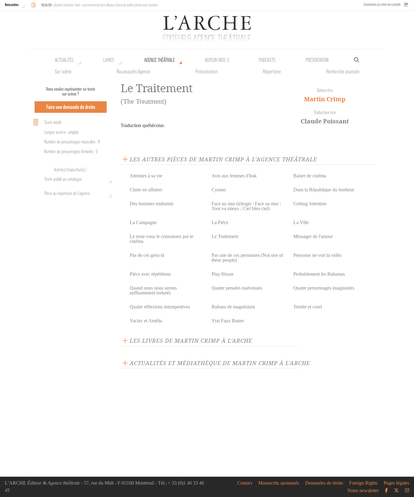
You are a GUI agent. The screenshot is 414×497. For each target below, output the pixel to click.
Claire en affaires (146, 189)
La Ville (301, 222)
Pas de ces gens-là (147, 255)
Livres (108, 60)
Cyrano (219, 189)
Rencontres (11, 4)
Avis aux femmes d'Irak (234, 175)
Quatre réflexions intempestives (160, 306)
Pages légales (396, 483)
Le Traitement (225, 236)
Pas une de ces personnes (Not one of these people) (247, 258)
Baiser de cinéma (309, 175)
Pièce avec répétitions (150, 274)
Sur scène (63, 72)
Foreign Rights (363, 483)
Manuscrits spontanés (278, 483)
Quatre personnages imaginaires (323, 287)
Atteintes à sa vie (146, 175)
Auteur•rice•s (217, 60)
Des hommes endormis (151, 203)
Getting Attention (309, 203)
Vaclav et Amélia (146, 320)
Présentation (206, 72)
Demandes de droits (324, 483)
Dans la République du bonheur (323, 189)
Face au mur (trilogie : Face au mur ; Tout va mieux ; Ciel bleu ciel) (246, 206)
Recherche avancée (342, 72)
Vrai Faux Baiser (228, 320)
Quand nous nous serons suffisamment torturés (153, 290)
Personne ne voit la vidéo (317, 255)
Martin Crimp (325, 99)
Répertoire (272, 72)
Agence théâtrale (159, 60)
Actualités (64, 60)
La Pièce (220, 222)
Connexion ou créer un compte (382, 4)
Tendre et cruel (307, 306)
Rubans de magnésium (233, 306)
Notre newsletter (363, 490)
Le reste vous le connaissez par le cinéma (161, 239)
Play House (223, 274)
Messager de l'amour (313, 236)
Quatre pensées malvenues (237, 287)
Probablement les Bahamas (319, 274)
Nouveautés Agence (133, 72)
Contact (244, 483)
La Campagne (143, 222)
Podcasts (267, 60)
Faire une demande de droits (70, 107)
